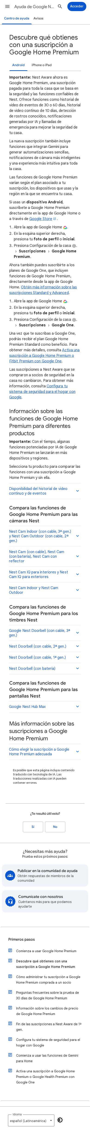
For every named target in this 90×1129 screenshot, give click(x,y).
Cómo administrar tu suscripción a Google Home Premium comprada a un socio (48, 980)
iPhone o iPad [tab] (42, 65)
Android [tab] (18, 65)
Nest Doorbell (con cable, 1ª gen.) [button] (37, 657)
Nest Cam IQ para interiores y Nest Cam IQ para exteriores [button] (38, 574)
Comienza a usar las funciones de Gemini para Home (47, 1058)
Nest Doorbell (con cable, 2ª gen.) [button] (37, 646)
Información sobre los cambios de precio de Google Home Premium (47, 1011)
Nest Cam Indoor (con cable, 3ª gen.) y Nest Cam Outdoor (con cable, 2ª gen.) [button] (40, 536)
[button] (7, 6)
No (55, 827)
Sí (33, 827)
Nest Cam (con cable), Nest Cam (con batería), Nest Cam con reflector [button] (36, 556)
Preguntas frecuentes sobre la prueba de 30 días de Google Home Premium (47, 995)
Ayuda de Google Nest (34, 6)
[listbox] (31, 1120)
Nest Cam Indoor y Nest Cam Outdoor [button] (33, 590)
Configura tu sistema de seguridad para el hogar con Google (42, 392)
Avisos (38, 18)
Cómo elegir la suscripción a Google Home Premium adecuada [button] (39, 751)
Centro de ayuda (16, 18)
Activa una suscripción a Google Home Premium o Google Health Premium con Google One (45, 1076)
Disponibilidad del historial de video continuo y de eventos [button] (38, 491)
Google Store (40, 219)
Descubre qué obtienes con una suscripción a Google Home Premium (45, 964)
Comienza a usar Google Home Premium (46, 951)
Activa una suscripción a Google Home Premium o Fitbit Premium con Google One (44, 356)
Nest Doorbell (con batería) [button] (32, 668)
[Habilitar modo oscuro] (60, 1120)
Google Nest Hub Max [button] (27, 706)
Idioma (17, 1114)
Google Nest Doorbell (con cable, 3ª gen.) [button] (39, 633)
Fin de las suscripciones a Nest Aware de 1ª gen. (48, 1027)
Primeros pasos (21, 939)
